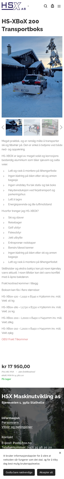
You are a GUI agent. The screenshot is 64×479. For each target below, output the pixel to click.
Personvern (10, 422)
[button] (45, 6)
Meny (59, 6)
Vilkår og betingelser (17, 427)
